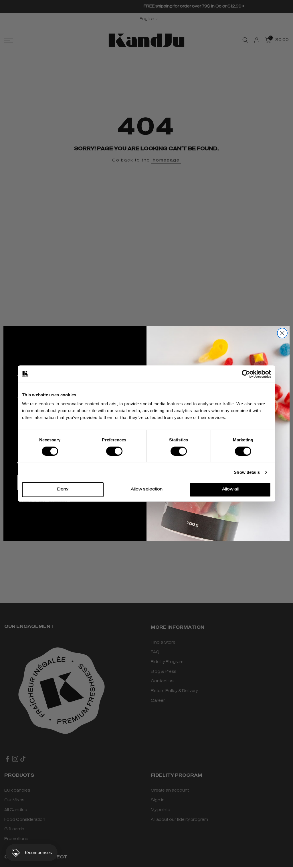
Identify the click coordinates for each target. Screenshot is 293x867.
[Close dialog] (282, 333)
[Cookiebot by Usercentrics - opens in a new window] (246, 374)
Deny (62, 489)
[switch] (114, 451)
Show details (247, 472)
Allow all (230, 489)
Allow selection (147, 489)
